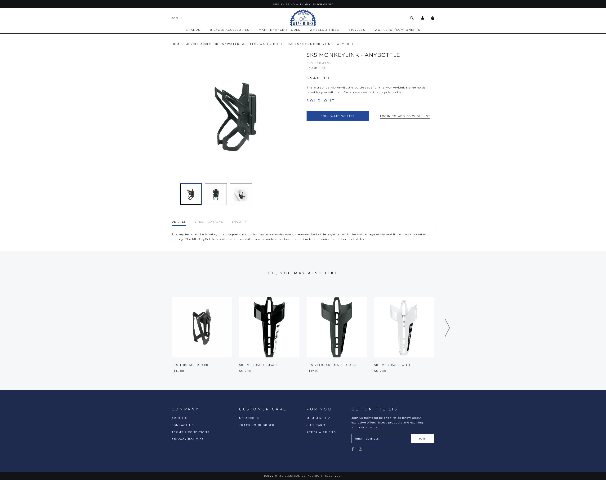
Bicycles (356, 29)
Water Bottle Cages (279, 44)
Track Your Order (257, 425)
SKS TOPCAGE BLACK (190, 365)
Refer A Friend (321, 432)
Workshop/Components (397, 29)
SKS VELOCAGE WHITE (393, 365)
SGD (174, 18)
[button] (447, 328)
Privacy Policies (188, 439)
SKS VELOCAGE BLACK (258, 365)
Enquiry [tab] (239, 221)
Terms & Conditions (191, 432)
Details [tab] (179, 221)
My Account (250, 418)
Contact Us (183, 425)
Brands (193, 29)
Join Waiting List (338, 116)
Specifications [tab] (208, 221)
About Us (181, 418)
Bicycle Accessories (230, 29)
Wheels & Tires (324, 29)
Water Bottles (242, 44)
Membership (318, 418)
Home (177, 44)
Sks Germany (319, 63)
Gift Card (316, 425)
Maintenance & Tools (279, 29)
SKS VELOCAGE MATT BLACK (331, 365)
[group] (191, 194)
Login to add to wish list (405, 116)
